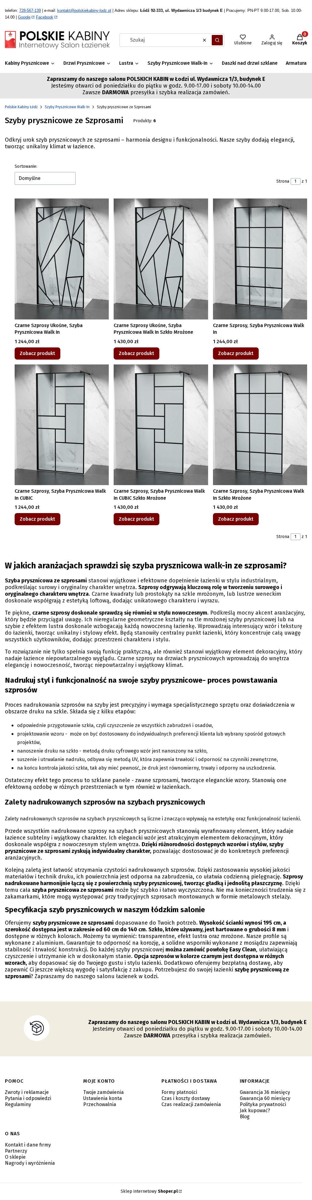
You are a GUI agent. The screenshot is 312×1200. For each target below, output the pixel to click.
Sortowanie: (26, 166)
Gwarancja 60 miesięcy (265, 1098)
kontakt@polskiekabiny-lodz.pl (84, 10)
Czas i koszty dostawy (185, 1098)
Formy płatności (179, 1092)
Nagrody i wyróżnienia (30, 1163)
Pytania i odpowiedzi (28, 1098)
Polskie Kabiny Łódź (21, 107)
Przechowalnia (99, 1104)
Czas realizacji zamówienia (191, 1104)
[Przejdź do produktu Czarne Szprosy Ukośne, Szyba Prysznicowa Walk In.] (62, 258)
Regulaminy (18, 1104)
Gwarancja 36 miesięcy (265, 1092)
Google (24, 17)
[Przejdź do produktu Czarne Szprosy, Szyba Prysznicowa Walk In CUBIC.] (62, 424)
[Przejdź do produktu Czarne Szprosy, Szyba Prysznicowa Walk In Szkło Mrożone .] (260, 424)
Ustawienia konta (102, 1098)
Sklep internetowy (149, 1191)
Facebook (44, 17)
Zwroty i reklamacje (27, 1092)
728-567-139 (30, 10)
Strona (282, 181)
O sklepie (15, 1157)
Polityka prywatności (263, 1104)
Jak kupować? (255, 1110)
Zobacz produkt (37, 353)
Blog (245, 1116)
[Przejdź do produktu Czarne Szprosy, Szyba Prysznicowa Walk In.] (260, 258)
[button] (217, 40)
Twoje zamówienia (103, 1092)
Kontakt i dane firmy (28, 1145)
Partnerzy (16, 1151)
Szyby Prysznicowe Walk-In (67, 107)
